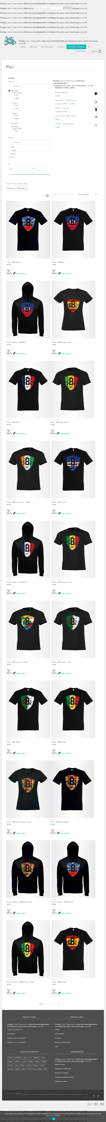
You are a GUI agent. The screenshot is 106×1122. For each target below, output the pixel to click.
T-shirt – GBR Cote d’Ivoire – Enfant (18, 502)
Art (30, 1057)
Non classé (14, 123)
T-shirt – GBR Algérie (13, 742)
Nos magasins (47, 47)
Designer (31, 1061)
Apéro (24, 1057)
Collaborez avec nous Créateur (16, 1038)
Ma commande (59, 1034)
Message (10, 1069)
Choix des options (8, 271)
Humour (22, 1065)
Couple (24, 1061)
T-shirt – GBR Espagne (59, 982)
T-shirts (16, 98)
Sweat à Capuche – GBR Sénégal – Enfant (20, 982)
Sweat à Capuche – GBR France (16, 582)
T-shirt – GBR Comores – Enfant (16, 662)
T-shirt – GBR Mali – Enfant (59, 422)
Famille (44, 1061)
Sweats (16, 95)
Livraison (58, 1038)
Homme (15, 113)
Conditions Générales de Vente (64, 1077)
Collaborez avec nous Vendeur (16, 1042)
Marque (13, 154)
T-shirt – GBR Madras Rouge (59, 822)
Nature (23, 1069)
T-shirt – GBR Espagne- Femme (62, 342)
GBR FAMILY (21, 273)
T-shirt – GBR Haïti (58, 262)
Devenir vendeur (76, 47)
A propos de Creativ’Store (15, 1029)
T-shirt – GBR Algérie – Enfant (62, 662)
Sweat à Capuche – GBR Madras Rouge (19, 902)
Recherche (68, 8)
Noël (29, 1069)
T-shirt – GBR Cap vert (59, 502)
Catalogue (17, 1061)
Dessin (37, 1061)
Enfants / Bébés (17, 93)
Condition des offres (61, 1081)
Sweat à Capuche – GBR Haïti (16, 342)
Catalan (10, 1061)
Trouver (33, 47)
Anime (9, 1057)
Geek (16, 1065)
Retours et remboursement (62, 1042)
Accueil (8, 184)
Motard (17, 1069)
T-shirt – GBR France (13, 422)
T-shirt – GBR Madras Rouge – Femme (18, 822)
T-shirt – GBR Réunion (13, 262)
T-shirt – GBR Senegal (59, 742)
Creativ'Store (18, 1093)
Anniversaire (17, 1057)
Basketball (36, 1057)
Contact (61, 47)
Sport (39, 1069)
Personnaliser (15, 127)
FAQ (56, 1046)
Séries (45, 1069)
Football (13, 150)
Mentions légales (60, 1064)
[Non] (103, 1116)
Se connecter (80, 51)
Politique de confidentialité (63, 1069)
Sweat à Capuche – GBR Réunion (62, 902)
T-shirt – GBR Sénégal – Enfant (62, 582)
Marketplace (14, 91)
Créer (23, 47)
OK (54, 1119)
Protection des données (61, 1073)
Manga (29, 1065)
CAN (12, 147)
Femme (15, 103)
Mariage (36, 1065)
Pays (12, 157)
